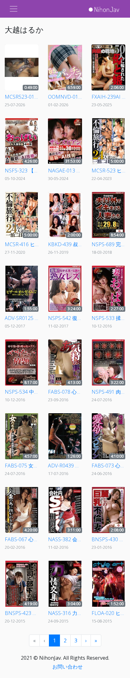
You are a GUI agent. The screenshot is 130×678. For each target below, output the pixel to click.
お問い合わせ (67, 666)
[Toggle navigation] (13, 9)
